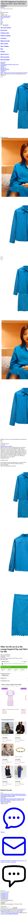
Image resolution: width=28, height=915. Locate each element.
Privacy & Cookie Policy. (6, 910)
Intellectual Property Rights (9, 796)
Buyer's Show (14, 798)
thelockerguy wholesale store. (12, 912)
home (2, 72)
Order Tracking (18, 795)
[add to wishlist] (1, 675)
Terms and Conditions (11, 800)
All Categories (7, 801)
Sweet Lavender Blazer (5, 756)
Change (25, 661)
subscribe (3, 902)
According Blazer (18, 734)
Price (15, 794)
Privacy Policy (4, 800)
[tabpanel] (14, 555)
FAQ (7, 803)
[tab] (14, 466)
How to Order (10, 794)
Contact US (3, 803)
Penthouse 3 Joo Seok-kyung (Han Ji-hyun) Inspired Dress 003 (10, 710)
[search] (1, 11)
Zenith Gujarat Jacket (5, 734)
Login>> (5, 713)
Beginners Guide (20, 798)
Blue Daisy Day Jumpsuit (19, 778)
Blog (10, 798)
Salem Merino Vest (5, 778)
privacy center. (20, 911)
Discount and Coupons (20, 794)
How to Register (4, 794)
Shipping (9, 795)
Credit (2, 795)
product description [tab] (4, 464)
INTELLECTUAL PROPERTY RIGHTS (9, 913)
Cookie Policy (19, 800)
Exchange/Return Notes (5, 680)
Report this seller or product (6, 446)
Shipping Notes (4, 678)
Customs (13, 795)
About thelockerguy (5, 798)
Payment (5, 795)
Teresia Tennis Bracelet (18, 756)
